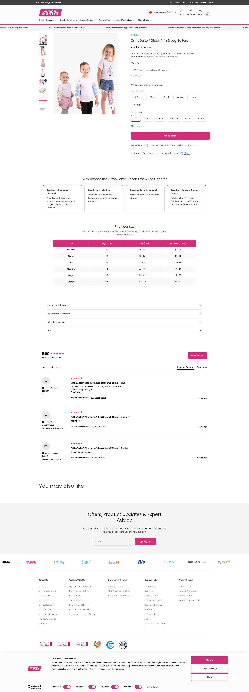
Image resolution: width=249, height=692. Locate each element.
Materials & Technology (122, 20)
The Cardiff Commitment (120, 595)
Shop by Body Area (46, 20)
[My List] (200, 12)
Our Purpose (45, 595)
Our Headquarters (47, 590)
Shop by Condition (67, 20)
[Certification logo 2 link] (63, 644)
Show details (153, 687)
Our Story (43, 586)
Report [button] (97, 398)
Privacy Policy (185, 586)
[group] (55, 353)
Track (210, 3)
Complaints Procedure (189, 600)
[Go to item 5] (43, 82)
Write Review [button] (197, 355)
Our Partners (75, 595)
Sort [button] (44, 367)
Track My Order (151, 595)
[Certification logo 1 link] (45, 644)
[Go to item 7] (43, 100)
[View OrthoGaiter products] (135, 34)
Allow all (210, 660)
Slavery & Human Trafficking (82, 614)
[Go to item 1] (43, 39)
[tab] (185, 368)
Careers (43, 623)
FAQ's (147, 619)
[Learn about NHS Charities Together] (185, 153)
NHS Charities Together (119, 590)
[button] (170, 47)
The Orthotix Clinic (47, 619)
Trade (177, 3)
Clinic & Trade (143, 20)
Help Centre (150, 586)
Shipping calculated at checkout (153, 70)
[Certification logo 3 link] (81, 644)
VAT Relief (149, 609)
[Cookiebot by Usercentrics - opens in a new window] (34, 687)
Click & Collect (151, 614)
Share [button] (103, 398)
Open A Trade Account (80, 586)
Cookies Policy (185, 595)
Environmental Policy (79, 604)
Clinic (184, 3)
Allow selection (210, 668)
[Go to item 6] (43, 90)
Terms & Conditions (188, 590)
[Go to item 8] (43, 110)
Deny (209, 677)
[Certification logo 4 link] (97, 644)
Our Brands (44, 600)
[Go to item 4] (43, 73)
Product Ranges (86, 20)
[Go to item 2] (43, 51)
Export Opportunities (79, 590)
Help (196, 3)
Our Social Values (47, 609)
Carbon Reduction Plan (80, 609)
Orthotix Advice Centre (155, 623)
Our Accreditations (48, 614)
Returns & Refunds (153, 604)
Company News (115, 586)
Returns (203, 3)
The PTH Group (76, 600)
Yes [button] (92, 398)
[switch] (92, 687)
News (191, 3)
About (170, 3)
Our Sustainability (47, 604)
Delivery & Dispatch (153, 600)
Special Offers (104, 20)
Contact (148, 590)
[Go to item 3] (43, 62)
